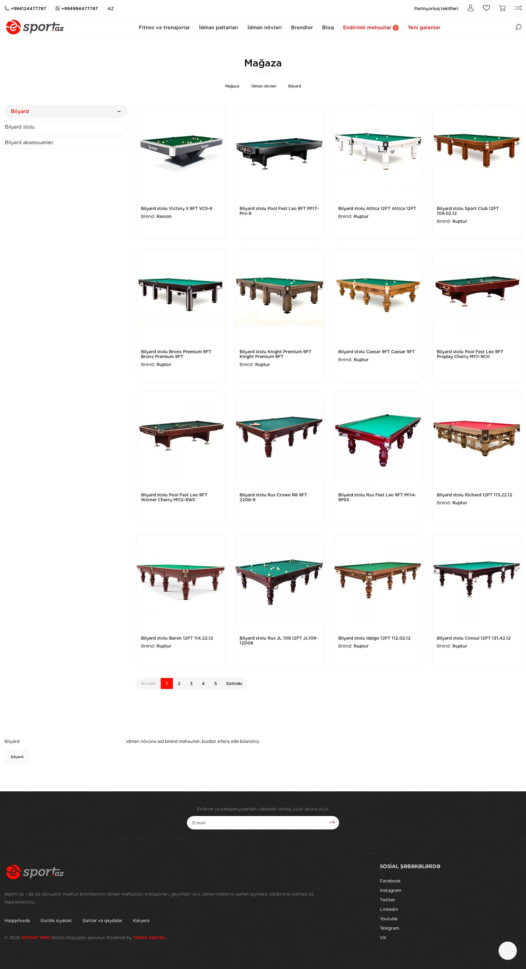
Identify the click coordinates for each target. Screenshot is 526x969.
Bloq (328, 27)
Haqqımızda (17, 920)
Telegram (389, 928)
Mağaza (232, 86)
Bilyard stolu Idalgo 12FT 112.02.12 (374, 638)
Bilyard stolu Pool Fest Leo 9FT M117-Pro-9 (279, 211)
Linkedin (389, 909)
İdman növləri (264, 27)
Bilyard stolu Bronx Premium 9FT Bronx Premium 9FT (176, 354)
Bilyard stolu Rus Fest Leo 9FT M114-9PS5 (377, 497)
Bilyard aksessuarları (29, 142)
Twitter (387, 899)
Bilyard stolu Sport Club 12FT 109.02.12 (468, 211)
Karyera (141, 920)
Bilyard (294, 86)
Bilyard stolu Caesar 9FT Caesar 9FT (376, 351)
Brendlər (302, 27)
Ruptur (361, 216)
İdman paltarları (218, 27)
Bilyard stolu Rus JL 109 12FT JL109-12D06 (279, 640)
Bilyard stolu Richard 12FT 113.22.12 (474, 494)
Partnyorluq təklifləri (436, 8)
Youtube (389, 918)
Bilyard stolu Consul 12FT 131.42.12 (474, 638)
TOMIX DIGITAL (149, 937)
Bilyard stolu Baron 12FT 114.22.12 (177, 638)
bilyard (17, 756)
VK (383, 937)
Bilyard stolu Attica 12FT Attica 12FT (377, 208)
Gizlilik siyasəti (56, 920)
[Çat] (508, 951)
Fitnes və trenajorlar (164, 27)
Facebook (390, 880)
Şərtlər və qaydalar (102, 920)
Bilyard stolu (20, 127)
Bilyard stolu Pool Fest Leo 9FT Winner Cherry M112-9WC (174, 497)
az (110, 8)
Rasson (164, 216)
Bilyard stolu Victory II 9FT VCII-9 (176, 208)
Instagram (390, 890)
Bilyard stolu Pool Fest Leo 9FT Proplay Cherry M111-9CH (470, 354)
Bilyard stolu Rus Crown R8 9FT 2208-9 (273, 497)
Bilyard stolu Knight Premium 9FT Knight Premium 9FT (275, 354)
